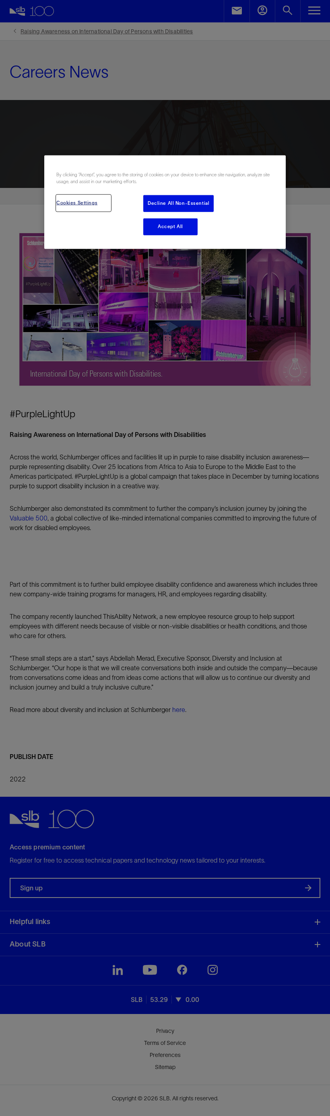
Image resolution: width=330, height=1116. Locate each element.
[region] (165, 202)
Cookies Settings (76, 202)
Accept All (170, 226)
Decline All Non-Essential (178, 203)
